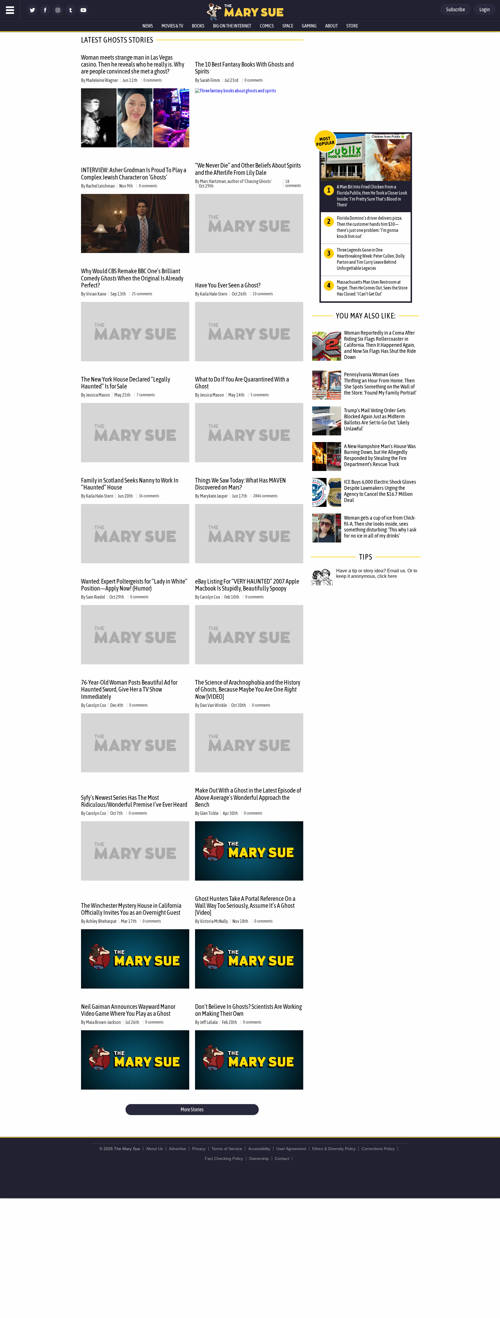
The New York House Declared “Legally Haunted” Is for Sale (125, 382)
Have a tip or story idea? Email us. (371, 570)
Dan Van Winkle (213, 705)
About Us (154, 1148)
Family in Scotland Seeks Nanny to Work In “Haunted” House (130, 483)
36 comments (149, 496)
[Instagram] (58, 13)
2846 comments (265, 496)
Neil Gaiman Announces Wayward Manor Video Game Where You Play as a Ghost (128, 1010)
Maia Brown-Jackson (103, 1022)
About (331, 26)
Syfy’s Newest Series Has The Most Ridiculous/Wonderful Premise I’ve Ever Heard (134, 801)
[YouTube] (83, 13)
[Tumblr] (70, 13)
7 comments (146, 395)
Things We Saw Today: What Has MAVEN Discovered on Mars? (240, 483)
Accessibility (259, 1148)
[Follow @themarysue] (32, 13)
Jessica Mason (98, 394)
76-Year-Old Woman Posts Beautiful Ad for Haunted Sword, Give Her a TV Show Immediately (129, 689)
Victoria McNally (214, 921)
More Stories (192, 1109)
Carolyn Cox (210, 597)
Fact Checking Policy (224, 1158)
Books (198, 26)
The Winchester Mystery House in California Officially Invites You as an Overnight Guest (131, 909)
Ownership (259, 1158)
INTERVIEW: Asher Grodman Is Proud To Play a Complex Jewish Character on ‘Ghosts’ (133, 173)
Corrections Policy (378, 1148)
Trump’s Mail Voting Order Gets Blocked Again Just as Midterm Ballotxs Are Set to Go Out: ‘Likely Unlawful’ (376, 419)
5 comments (260, 395)
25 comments (142, 294)
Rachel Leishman (100, 185)
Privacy (198, 1148)
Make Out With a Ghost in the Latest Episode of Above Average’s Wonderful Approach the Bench (248, 797)
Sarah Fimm (210, 80)
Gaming (309, 26)
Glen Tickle (209, 813)
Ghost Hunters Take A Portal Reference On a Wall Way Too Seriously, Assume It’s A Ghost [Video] (245, 905)
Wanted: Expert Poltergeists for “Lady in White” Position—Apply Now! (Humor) (134, 585)
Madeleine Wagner (102, 80)
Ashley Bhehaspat (101, 921)
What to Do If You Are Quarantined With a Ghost (242, 382)
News (147, 26)
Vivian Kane (96, 293)
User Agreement (291, 1148)
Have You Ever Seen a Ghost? (227, 285)
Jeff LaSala (209, 1022)
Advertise (177, 1148)
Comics (267, 26)
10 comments (263, 294)
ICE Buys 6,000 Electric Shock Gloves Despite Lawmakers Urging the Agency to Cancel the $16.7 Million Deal (380, 491)
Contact (282, 1158)
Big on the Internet (232, 26)
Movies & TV (172, 26)
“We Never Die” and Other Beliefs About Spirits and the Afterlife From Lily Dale (248, 169)
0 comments (153, 80)
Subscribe (455, 9)
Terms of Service (227, 1148)
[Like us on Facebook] (45, 13)
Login (484, 9)
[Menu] (10, 10)
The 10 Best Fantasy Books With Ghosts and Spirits (244, 68)
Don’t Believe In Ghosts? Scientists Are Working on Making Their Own (248, 1010)
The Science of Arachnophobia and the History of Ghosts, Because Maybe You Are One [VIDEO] (247, 689)
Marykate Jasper (214, 495)
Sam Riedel (95, 597)
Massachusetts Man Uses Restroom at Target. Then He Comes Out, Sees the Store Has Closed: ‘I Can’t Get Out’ (372, 288)
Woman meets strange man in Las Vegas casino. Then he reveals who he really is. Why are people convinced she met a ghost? (132, 64)
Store (352, 26)
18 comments (293, 183)
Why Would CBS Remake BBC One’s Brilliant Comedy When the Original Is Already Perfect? (132, 278)
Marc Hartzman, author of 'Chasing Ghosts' (236, 181)
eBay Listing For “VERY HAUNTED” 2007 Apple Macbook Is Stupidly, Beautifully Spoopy (247, 585)
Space (287, 26)
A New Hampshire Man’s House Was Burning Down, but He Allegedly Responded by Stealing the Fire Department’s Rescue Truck (380, 455)
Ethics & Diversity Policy (334, 1148)
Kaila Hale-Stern (213, 293)
